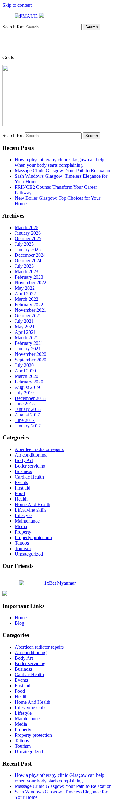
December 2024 (30, 255)
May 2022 (25, 288)
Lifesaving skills (30, 509)
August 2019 (27, 387)
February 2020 (29, 381)
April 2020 (25, 370)
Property (23, 532)
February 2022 (29, 304)
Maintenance (27, 521)
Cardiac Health (29, 476)
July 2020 (24, 365)
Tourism (23, 548)
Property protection (33, 537)
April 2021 (25, 332)
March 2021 (26, 337)
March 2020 (26, 376)
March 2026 (26, 227)
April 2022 (25, 293)
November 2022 (30, 282)
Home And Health (32, 504)
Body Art (24, 460)
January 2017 (28, 425)
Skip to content (17, 5)
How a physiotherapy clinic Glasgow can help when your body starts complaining (59, 162)
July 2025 (24, 244)
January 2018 (28, 409)
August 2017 (27, 414)
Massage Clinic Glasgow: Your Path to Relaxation (63, 170)
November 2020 (30, 354)
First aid (22, 487)
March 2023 (26, 271)
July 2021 (24, 321)
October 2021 (28, 315)
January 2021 (28, 348)
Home (21, 617)
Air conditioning (31, 454)
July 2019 (24, 392)
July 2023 (24, 266)
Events (21, 482)
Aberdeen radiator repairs (39, 449)
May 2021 (25, 326)
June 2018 (25, 403)
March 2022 (26, 299)
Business (23, 471)
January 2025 (28, 249)
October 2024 (28, 260)
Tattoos (22, 543)
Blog (19, 623)
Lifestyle (23, 515)
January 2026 (28, 233)
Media (21, 526)
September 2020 (30, 359)
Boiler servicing (30, 465)
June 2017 (25, 420)
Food (20, 493)
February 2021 (29, 343)
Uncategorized (29, 554)
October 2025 (28, 238)
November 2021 (30, 310)
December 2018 (30, 398)
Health (21, 498)
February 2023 (29, 277)
